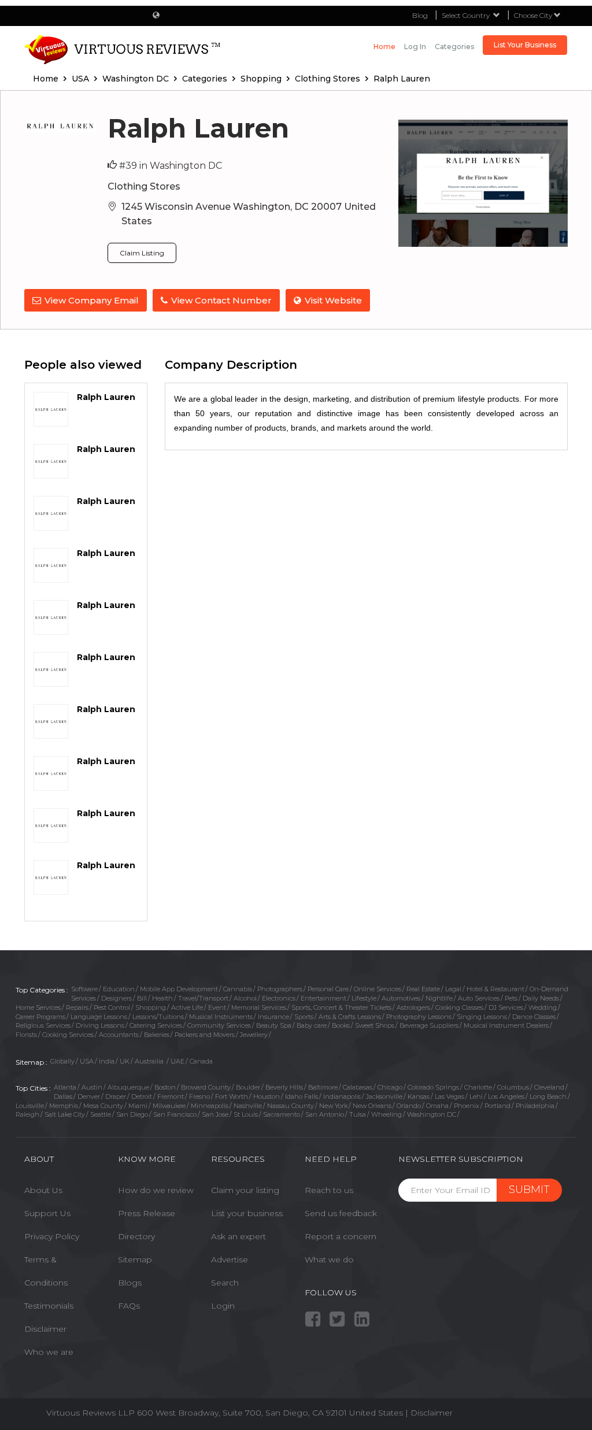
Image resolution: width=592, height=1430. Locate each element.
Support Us (47, 1213)
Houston (266, 1096)
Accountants (119, 1035)
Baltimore (323, 1087)
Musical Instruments (221, 1017)
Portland (497, 1106)
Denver (88, 1096)
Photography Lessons (419, 1017)
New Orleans (372, 1106)
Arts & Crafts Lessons (350, 1017)
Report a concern (340, 1236)
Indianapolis (342, 1096)
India (106, 1061)
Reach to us (329, 1190)
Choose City (534, 15)
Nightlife (439, 998)
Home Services (38, 1007)
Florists (26, 1035)
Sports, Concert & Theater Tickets (341, 1007)
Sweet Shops (374, 1025)
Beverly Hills (284, 1087)
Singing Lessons (482, 1017)
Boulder (248, 1087)
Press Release (146, 1213)
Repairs (77, 1007)
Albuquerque (128, 1087)
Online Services (377, 989)
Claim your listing (245, 1190)
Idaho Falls (301, 1096)
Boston (165, 1087)
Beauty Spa (273, 1025)
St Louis (246, 1114)
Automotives (401, 998)
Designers (116, 998)
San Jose (215, 1114)
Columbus (513, 1087)
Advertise (229, 1259)
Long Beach (548, 1096)
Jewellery (254, 1035)
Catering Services (156, 1025)
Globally (62, 1061)
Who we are (48, 1352)
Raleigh (27, 1114)
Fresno (199, 1096)
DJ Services (506, 1007)
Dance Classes (534, 1017)
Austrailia (150, 1061)
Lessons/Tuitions (158, 1017)
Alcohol (245, 998)
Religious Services (43, 1025)
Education (119, 989)
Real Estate (423, 989)
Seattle (100, 1114)
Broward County (206, 1087)
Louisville (30, 1106)
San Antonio (324, 1114)
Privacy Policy (51, 1236)
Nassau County (290, 1106)
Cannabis (237, 989)
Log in (415, 46)
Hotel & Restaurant (495, 989)
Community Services (219, 1025)
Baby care (312, 1025)
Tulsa (357, 1114)
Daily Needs (541, 998)
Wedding (542, 1007)
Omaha (437, 1106)
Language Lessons (99, 1017)
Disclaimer (45, 1329)
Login (223, 1306)
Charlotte (478, 1087)
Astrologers (413, 1007)
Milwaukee (169, 1106)
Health (162, 998)
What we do (329, 1259)
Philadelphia (535, 1106)
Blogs (130, 1282)
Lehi (476, 1096)
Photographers (279, 989)
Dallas (63, 1096)
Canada (201, 1061)
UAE (177, 1061)
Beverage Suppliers (428, 1025)
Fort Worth (231, 1096)
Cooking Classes (459, 1007)
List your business (247, 1213)
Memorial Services (258, 1007)
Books (341, 1025)
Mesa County (103, 1106)
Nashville (248, 1106)
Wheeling (386, 1114)
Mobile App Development (179, 989)
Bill (142, 998)
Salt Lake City (65, 1114)
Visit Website (333, 300)
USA (87, 1061)
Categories (454, 46)
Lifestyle (364, 998)
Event (217, 1007)
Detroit (141, 1096)
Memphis (63, 1106)
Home (384, 46)
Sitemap (135, 1259)
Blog (420, 15)
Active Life (187, 1007)
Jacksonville (384, 1096)
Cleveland (549, 1087)
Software (84, 989)
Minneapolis (209, 1106)
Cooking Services (68, 1035)
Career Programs (40, 1017)
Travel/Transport (203, 998)
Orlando (409, 1106)
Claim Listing (142, 253)
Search (225, 1282)
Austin (92, 1087)
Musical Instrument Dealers (506, 1025)
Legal (453, 989)
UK (125, 1061)
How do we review (156, 1190)
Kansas (419, 1096)
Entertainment (323, 998)
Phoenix (466, 1106)
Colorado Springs (433, 1087)
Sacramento (281, 1114)
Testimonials (48, 1306)
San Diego (132, 1114)
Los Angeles (506, 1096)
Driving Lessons (100, 1025)
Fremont (170, 1096)
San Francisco (175, 1114)
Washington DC (431, 1114)
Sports (303, 1017)
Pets (511, 998)
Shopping (150, 1007)
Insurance (273, 1017)
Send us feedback (341, 1213)
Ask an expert (238, 1236)
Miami (137, 1106)
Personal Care (328, 989)
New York (333, 1106)
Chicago (390, 1087)
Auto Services (479, 998)
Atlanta (65, 1087)
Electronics (278, 998)
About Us (43, 1190)
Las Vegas (449, 1096)
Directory (136, 1236)
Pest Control (112, 1007)
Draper (115, 1096)
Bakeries (156, 1035)
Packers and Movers (205, 1035)
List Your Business (525, 44)
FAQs (129, 1306)
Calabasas (357, 1087)
